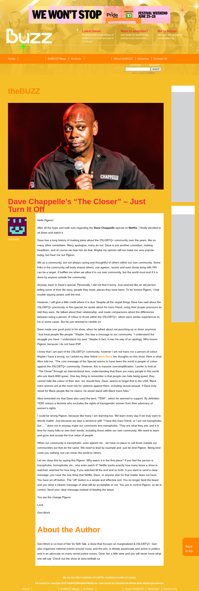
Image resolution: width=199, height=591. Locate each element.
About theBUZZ (123, 58)
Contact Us (160, 58)
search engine (138, 73)
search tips (135, 65)
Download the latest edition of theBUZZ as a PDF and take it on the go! (97, 38)
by (150, 73)
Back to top (189, 548)
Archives (76, 58)
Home (11, 58)
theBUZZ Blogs (57, 58)
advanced (154, 65)
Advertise (143, 58)
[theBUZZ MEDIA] (97, 59)
